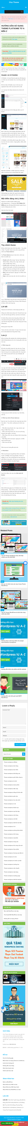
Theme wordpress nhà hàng (11, 815)
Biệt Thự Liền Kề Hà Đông (9, 1105)
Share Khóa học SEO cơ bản (10, 1084)
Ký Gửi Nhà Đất (17, 1110)
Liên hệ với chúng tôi (8, 1063)
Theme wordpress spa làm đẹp (12, 811)
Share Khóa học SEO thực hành (11, 1087)
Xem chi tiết (15, 1124)
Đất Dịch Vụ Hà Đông (19, 1102)
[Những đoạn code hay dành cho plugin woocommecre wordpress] (14, 628)
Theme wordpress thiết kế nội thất (12, 822)
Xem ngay (14, 39)
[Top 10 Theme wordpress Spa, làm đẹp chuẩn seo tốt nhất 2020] (14, 543)
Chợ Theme (14, 2)
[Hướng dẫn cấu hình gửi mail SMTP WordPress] (14, 684)
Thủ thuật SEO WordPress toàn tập (13, 914)
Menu (3, 7)
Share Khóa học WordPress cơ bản (12, 1089)
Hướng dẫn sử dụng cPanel (11, 918)
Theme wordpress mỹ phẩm (11, 837)
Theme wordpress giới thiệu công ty (13, 777)
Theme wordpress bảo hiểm (11, 769)
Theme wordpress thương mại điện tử (13, 853)
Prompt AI (10, 1110)
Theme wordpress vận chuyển (11, 868)
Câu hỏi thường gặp (8, 1058)
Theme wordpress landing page (12, 875)
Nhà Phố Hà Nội (10, 1102)
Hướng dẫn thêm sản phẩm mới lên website (13, 669)
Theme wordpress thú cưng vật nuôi (13, 845)
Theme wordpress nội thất (10, 819)
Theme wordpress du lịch (10, 781)
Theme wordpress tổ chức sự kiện (12, 860)
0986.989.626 (13, 516)
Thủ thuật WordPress (21, 33)
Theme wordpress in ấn (10, 803)
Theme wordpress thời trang (11, 834)
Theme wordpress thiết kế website (12, 879)
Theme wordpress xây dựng (11, 872)
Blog (4, 33)
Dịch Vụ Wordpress (11, 1107)
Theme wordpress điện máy (11, 788)
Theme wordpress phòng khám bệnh (13, 830)
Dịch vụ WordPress (8, 1082)
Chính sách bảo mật (8, 1070)
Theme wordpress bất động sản (12, 773)
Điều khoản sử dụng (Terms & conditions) (13, 1060)
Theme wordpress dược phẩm (11, 784)
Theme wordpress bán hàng (11, 765)
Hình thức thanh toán (8, 1068)
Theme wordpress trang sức (11, 841)
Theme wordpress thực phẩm (11, 849)
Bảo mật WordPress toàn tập (11, 911)
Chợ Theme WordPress (9, 1117)
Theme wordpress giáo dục (11, 796)
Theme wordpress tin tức (10, 856)
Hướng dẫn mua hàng (8, 1065)
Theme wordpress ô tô (9, 826)
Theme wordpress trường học (11, 864)
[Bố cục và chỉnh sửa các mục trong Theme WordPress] (14, 572)
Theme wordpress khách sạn (11, 807)
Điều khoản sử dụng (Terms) (12, 508)
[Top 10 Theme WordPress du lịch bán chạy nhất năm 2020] (14, 600)
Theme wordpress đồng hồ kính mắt (13, 792)
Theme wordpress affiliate (10, 762)
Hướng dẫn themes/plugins (10, 33)
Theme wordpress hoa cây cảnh (12, 800)
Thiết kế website (11, 1119)
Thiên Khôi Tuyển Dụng (13, 1100)
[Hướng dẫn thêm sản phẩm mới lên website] (14, 657)
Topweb (19, 1119)
